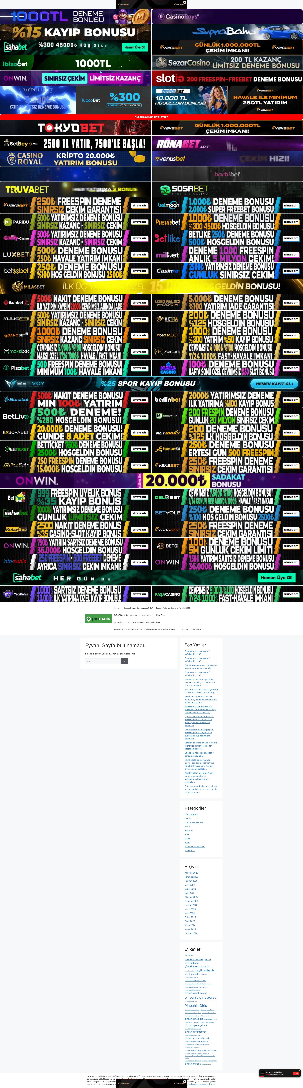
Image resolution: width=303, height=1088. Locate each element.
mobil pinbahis (192, 974)
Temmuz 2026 (191, 877)
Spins (187, 842)
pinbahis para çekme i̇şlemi (193, 1029)
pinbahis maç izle (194, 1019)
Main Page (160, 615)
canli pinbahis (189, 955)
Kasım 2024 (190, 929)
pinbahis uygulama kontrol (193, 1047)
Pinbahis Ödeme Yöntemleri (193, 1061)
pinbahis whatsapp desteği (193, 1051)
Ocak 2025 (190, 921)
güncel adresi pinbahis (197, 966)
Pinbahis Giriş (196, 1006)
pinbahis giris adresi (201, 997)
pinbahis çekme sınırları (209, 1061)
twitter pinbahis (206, 1064)
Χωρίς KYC (190, 850)
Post (187, 834)
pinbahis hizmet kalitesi (209, 1013)
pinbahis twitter (189, 1044)
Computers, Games (194, 822)
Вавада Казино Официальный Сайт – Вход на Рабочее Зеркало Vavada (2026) (157, 608)
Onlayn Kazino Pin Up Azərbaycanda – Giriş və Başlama (137, 622)
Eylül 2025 (189, 893)
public (187, 838)
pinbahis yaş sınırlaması (209, 1051)
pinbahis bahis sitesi (195, 980)
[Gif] (151, 286)
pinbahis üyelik (193, 1063)
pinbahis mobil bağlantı (192, 1022)
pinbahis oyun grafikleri (207, 1022)
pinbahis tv (204, 1041)
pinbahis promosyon (195, 1031)
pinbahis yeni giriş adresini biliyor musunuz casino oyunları (200, 1057)
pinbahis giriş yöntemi (207, 1010)
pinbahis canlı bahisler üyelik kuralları (196, 987)
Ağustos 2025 (191, 897)
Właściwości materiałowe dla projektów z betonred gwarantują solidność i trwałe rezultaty (200, 709)
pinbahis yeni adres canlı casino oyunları (197, 1053)
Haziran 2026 (191, 881)
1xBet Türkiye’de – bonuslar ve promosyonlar (133, 615)
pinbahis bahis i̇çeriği (191, 977)
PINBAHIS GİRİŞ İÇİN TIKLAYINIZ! (152, 117)
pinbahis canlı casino (196, 993)
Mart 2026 (190, 885)
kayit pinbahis (204, 970)
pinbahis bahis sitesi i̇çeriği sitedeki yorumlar (198, 984)
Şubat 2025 (190, 917)
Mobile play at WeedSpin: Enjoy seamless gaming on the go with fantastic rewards (200, 682)
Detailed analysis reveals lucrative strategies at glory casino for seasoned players (201, 746)
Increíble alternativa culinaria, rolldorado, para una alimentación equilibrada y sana (201, 699)
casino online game (198, 959)
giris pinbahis (192, 963)
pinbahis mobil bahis (210, 1019)
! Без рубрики (191, 814)
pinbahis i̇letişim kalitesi (192, 1016)
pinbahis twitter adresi (202, 1044)
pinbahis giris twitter (191, 1001)
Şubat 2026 (190, 889)
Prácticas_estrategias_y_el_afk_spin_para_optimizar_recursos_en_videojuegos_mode (201, 789)
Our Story (184, 629)
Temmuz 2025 (191, 901)
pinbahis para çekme (196, 1025)
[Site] (75, 205)
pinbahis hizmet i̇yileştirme (193, 1013)
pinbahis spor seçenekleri (192, 1041)
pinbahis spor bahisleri (197, 1038)
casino (188, 818)
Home (116, 608)
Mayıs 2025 (190, 909)
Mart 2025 (190, 913)
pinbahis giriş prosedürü (192, 1010)
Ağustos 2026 (191, 873)
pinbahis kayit (205, 1016)
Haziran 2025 (191, 905)
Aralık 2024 (190, 925)
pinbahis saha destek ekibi (193, 1035)
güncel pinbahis (189, 971)
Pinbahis (189, 830)
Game (187, 826)
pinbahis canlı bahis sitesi (192, 990)
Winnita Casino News (195, 846)
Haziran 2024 (191, 933)
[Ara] (124, 661)
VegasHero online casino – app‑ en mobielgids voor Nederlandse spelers (144, 629)
